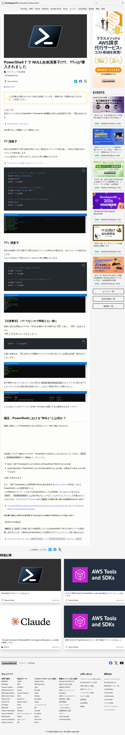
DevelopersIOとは (110, 682)
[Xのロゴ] (116, 663)
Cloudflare (37, 713)
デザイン (62, 713)
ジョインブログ (64, 705)
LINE (36, 687)
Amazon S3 (5, 702)
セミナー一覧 (108, 291)
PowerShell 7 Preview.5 (17, 123)
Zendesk (37, 690)
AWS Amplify (5, 716)
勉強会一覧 (108, 306)
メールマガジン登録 (87, 693)
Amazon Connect (7, 722)
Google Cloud (56, 8)
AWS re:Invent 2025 (65, 684)
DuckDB (37, 711)
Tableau (37, 696)
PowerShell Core (12, 75)
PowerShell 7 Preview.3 (26, 499)
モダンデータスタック (24, 713)
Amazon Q (20, 699)
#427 (74, 406)
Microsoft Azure (39, 684)
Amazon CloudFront (8, 719)
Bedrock (45, 8)
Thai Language (64, 716)
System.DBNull (61, 484)
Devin (19, 705)
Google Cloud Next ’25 (66, 681)
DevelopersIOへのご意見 (88, 682)
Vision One (38, 719)
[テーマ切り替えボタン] (122, 2)
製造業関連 (62, 702)
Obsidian (20, 711)
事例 (97, 8)
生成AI (19, 681)
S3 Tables (4, 705)
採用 (103, 8)
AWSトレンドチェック (66, 690)
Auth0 (36, 693)
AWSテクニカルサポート (67, 696)
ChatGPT (20, 687)
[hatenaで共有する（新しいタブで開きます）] (75, 81)
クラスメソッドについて (112, 679)
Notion (36, 722)
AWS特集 (4, 681)
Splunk (36, 716)
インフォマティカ (40, 705)
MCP (19, 684)
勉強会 (91, 8)
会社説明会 (82, 8)
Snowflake (37, 699)
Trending (23, 8)
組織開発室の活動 (65, 711)
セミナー (73, 8)
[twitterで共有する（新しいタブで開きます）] (85, 81)
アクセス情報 (108, 703)
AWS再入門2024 (64, 687)
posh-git (19, 382)
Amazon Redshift (7, 713)
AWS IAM (4, 684)
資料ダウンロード (86, 689)
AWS (31, 8)
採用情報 (83, 699)
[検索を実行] (96, 3)
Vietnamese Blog (64, 719)
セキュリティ (21, 719)
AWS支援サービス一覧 (111, 686)
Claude (37, 8)
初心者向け (62, 693)
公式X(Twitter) (108, 689)
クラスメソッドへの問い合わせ (90, 679)
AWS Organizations (7, 693)
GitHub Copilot (22, 702)
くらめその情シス (65, 708)
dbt (35, 708)
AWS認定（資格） (65, 699)
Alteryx (36, 702)
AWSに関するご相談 (87, 686)
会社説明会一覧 (108, 298)
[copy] (83, 170)
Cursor (19, 708)
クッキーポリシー (110, 710)
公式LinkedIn (108, 699)
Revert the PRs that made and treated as (44, 538)
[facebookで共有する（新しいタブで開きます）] (80, 81)
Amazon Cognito (7, 687)
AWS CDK (4, 708)
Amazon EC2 (5, 699)
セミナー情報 (84, 696)
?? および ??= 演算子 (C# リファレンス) (25, 163)
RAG (18, 696)
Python (19, 716)
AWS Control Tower (7, 696)
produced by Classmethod (29, 3)
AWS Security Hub (7, 690)
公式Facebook (109, 696)
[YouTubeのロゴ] (122, 663)
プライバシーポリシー (111, 706)
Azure (65, 8)
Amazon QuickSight (8, 711)
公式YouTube (108, 693)
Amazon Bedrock (23, 693)
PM (18, 722)
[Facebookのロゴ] (110, 663)
